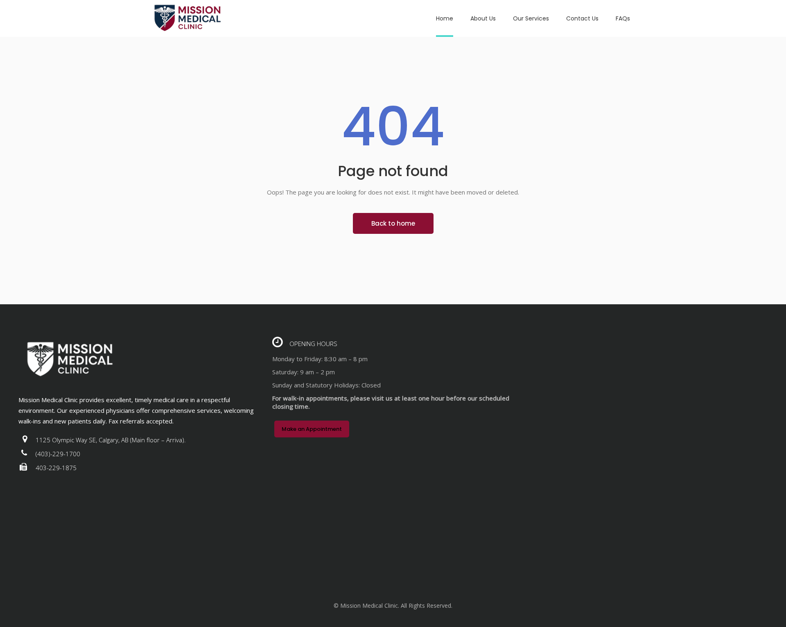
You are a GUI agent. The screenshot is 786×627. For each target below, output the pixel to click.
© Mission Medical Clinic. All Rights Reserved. (393, 605)
